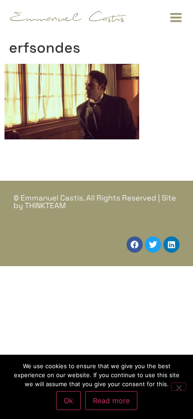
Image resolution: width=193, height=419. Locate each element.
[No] (178, 387)
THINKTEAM (45, 205)
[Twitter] (153, 244)
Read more (111, 400)
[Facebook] (135, 244)
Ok (68, 400)
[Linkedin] (171, 244)
